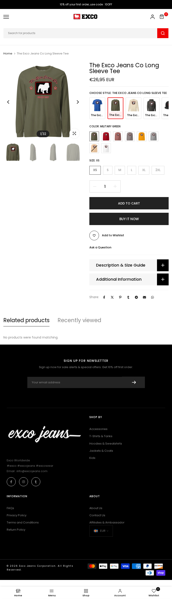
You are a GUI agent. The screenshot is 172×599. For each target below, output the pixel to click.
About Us (95, 508)
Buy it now (129, 219)
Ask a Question (100, 247)
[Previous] (12, 102)
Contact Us (97, 515)
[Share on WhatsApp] (152, 297)
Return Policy (16, 529)
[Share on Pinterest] (120, 297)
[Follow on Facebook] (11, 481)
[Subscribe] (133, 382)
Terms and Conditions (23, 522)
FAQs (10, 508)
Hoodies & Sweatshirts (105, 443)
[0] (161, 16)
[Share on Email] (144, 297)
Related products (26, 320)
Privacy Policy (16, 515)
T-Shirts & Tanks (100, 436)
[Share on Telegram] (136, 297)
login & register (152, 17)
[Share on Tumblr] (128, 297)
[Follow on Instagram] (23, 481)
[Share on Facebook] (104, 297)
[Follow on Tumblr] (35, 481)
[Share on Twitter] (112, 297)
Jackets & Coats (101, 451)
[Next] (74, 102)
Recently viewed (79, 320)
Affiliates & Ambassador (107, 522)
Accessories (98, 429)
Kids (92, 458)
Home (7, 54)
